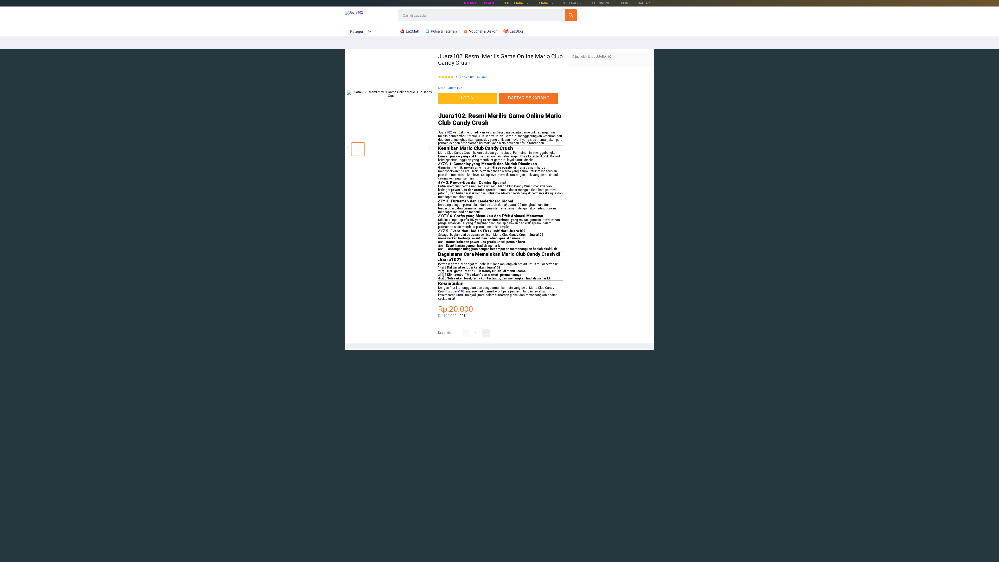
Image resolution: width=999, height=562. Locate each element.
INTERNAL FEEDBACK (478, 3)
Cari (571, 15)
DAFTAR (644, 3)
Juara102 (545, 3)
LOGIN (623, 3)
